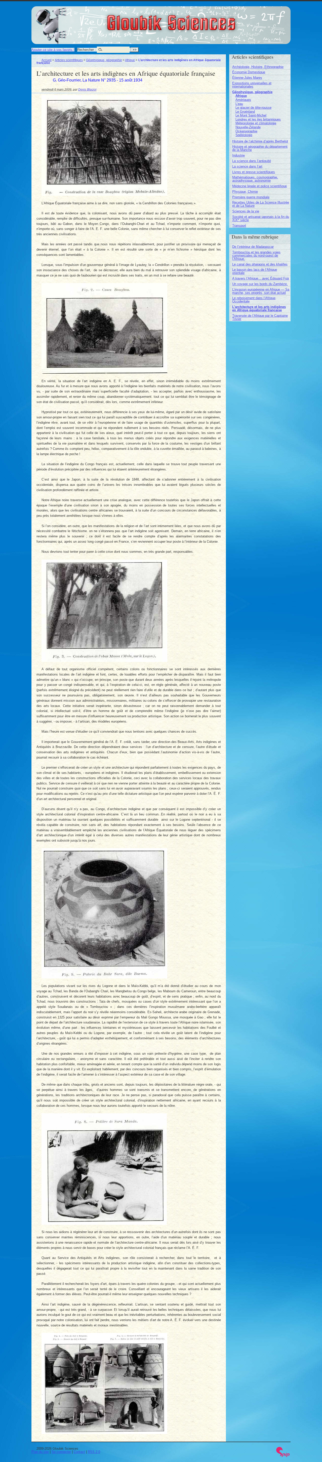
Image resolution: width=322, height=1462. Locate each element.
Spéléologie (243, 135)
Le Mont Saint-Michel (250, 115)
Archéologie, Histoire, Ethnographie (258, 67)
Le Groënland (245, 111)
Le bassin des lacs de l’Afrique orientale (254, 271)
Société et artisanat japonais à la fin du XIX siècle (260, 218)
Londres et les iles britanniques (258, 119)
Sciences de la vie (245, 211)
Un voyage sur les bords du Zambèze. (260, 284)
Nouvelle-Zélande (248, 127)
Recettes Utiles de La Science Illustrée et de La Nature (260, 204)
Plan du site (40, 1452)
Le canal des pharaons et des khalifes (260, 264)
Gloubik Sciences (199, 19)
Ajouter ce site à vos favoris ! (52, 50)
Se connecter (61, 1452)
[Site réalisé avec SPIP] (283, 1455)
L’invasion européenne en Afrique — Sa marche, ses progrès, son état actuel (260, 291)
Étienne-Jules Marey (247, 78)
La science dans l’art (247, 166)
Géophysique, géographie (104, 60)
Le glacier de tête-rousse (253, 107)
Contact (79, 1452)
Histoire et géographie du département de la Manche (260, 148)
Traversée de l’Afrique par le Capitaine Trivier (260, 317)
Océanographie (246, 131)
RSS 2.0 (94, 1452)
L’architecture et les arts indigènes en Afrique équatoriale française (259, 308)
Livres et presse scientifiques (253, 172)
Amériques (243, 100)
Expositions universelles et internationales (251, 84)
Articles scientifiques (69, 60)
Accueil (47, 60)
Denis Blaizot (87, 89)
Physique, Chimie (245, 191)
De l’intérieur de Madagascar (253, 247)
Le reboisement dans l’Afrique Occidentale (253, 299)
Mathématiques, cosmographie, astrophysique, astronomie (255, 178)
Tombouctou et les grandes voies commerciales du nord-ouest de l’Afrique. (256, 255)
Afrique (130, 60)
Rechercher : (86, 50)
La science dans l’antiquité (251, 161)
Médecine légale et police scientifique (259, 186)
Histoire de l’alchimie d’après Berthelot (260, 141)
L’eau (239, 104)
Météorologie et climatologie (255, 123)
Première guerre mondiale (250, 197)
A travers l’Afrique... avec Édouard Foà (260, 278)
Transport (239, 225)
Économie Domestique (248, 72)
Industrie (238, 155)
